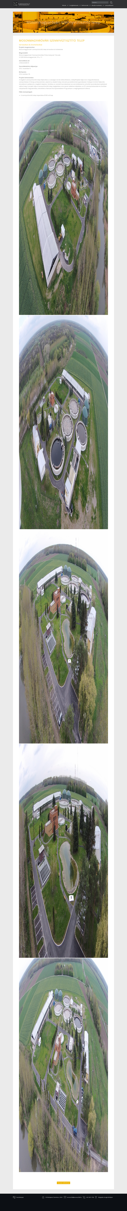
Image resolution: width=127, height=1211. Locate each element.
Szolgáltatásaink (73, 5)
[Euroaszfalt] (21, 4)
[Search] (111, 2)
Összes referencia (63, 1183)
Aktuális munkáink (97, 5)
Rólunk (64, 5)
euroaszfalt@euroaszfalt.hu (74, 1197)
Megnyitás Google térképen (105, 1197)
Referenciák (85, 5)
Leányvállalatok (109, 5)
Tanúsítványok (20, 1197)
